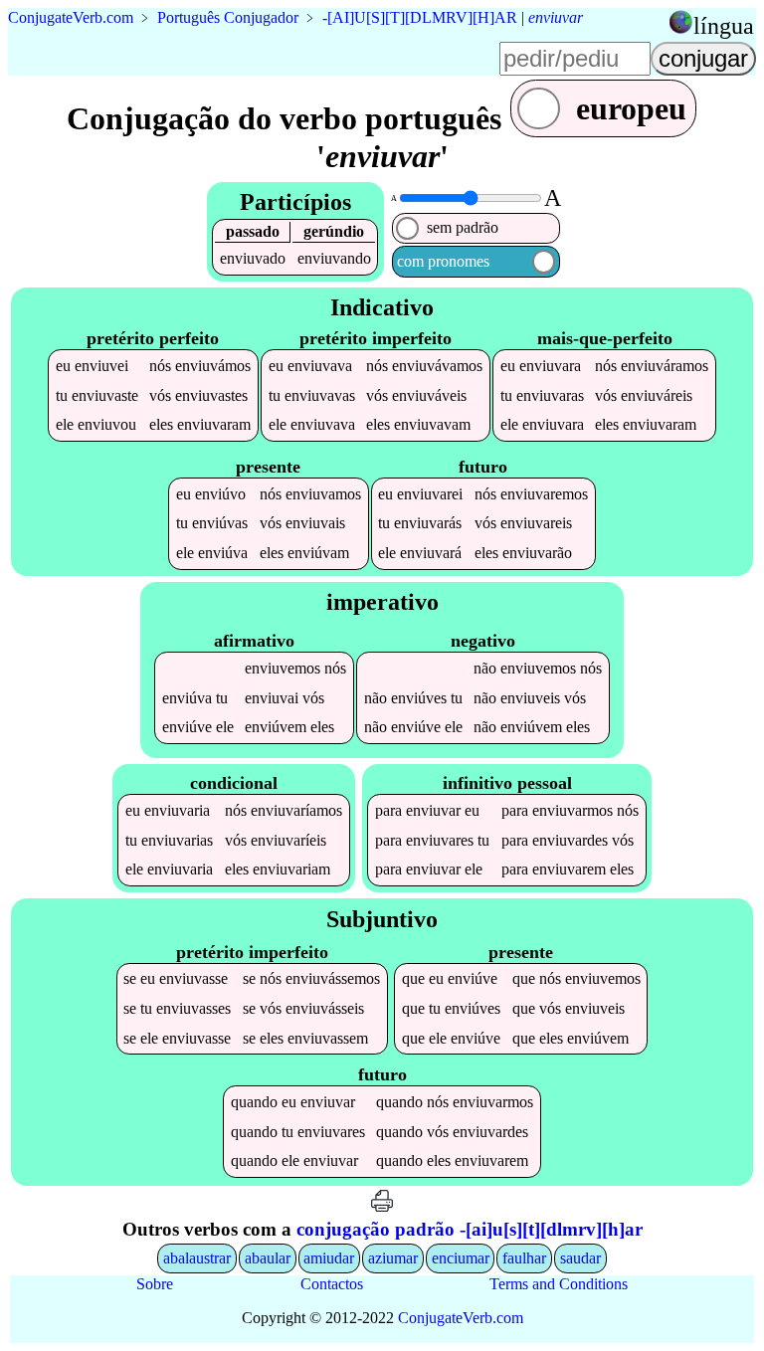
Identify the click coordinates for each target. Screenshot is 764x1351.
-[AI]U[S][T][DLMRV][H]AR (419, 17)
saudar (580, 1258)
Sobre (154, 1283)
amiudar (328, 1258)
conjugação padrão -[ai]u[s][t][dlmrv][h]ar (469, 1229)
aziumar (393, 1258)
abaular (267, 1258)
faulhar (524, 1258)
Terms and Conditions (558, 1283)
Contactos (331, 1283)
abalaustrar (197, 1258)
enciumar (460, 1258)
